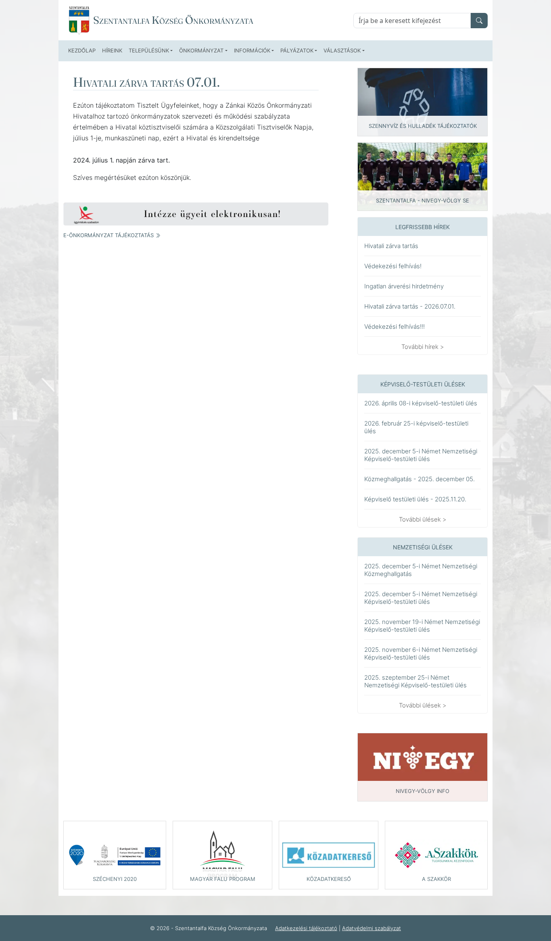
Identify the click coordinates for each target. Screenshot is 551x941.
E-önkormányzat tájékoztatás (109, 235)
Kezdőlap (82, 50)
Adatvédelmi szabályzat (371, 928)
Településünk (149, 50)
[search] (479, 20)
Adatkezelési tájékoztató (306, 928)
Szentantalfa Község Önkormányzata (173, 20)
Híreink (112, 50)
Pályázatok (296, 50)
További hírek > (422, 347)
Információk (252, 50)
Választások (342, 50)
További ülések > (423, 519)
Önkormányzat (201, 50)
